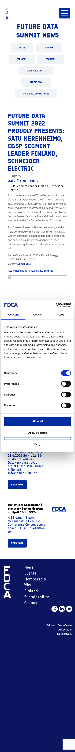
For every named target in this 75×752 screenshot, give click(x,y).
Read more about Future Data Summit (30, 270)
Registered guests (36, 71)
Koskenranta (23, 263)
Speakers (21, 59)
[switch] (66, 384)
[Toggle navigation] (64, 13)
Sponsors (50, 59)
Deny (37, 444)
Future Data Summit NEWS (36, 94)
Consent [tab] (13, 314)
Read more (17, 484)
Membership (35, 579)
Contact (31, 602)
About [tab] (61, 314)
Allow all (37, 421)
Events (30, 573)
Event (22, 48)
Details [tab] (37, 314)
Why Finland (31, 587)
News (28, 567)
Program (49, 48)
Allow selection (37, 432)
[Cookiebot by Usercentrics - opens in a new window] (55, 305)
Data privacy (64, 633)
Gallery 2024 (36, 82)
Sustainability (35, 596)
